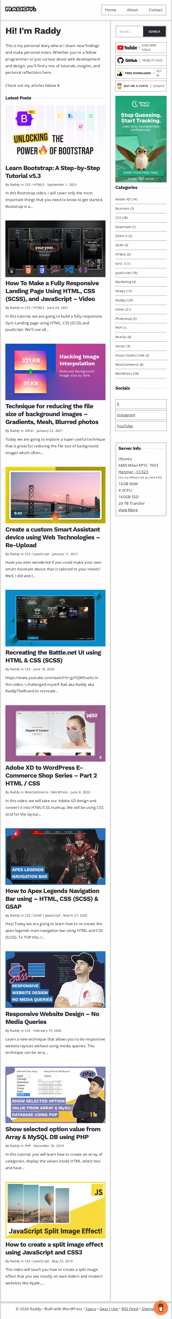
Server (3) (122, 346)
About (132, 9)
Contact (156, 9)
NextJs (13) (123, 291)
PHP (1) (120, 327)
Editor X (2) (123, 236)
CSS (28, 184)
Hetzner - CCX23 (133, 471)
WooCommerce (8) (129, 364)
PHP (28, 1146)
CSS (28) (121, 217)
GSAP (38, 915)
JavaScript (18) (126, 273)
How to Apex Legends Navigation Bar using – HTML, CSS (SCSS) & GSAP (52, 898)
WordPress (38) (127, 373)
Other (29, 430)
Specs (91, 1308)
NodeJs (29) (124, 300)
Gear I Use (108, 1308)
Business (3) (124, 208)
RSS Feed (130, 1308)
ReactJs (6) (123, 337)
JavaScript (41, 554)
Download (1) (125, 227)
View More (128, 509)
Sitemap (149, 1308)
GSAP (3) (121, 245)
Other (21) (123, 309)
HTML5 (39, 184)
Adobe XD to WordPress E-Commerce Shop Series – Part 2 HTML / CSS (51, 775)
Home (110, 9)
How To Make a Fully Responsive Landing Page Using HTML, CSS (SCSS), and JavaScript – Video (52, 291)
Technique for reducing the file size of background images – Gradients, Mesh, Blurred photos (51, 414)
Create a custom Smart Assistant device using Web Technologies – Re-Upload (52, 537)
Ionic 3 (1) (122, 263)
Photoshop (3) (126, 318)
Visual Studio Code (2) (132, 355)
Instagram (126, 414)
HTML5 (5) (123, 254)
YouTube (125, 425)
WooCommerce (36, 792)
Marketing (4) (125, 282)
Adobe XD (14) (126, 199)
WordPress (59, 792)
